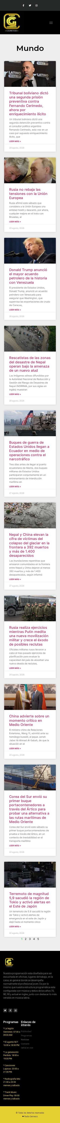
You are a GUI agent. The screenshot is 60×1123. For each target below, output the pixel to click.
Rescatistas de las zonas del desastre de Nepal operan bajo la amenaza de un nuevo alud (29, 364)
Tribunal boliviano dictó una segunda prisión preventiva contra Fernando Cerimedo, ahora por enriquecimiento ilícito (28, 103)
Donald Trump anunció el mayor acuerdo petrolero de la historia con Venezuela (28, 276)
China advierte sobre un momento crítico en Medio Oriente (29, 720)
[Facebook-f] (23, 5)
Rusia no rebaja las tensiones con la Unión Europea (28, 193)
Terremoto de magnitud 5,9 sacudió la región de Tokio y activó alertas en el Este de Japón (29, 900)
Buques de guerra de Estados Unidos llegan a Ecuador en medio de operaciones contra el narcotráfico (29, 450)
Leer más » (15, 141)
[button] (51, 22)
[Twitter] (30, 5)
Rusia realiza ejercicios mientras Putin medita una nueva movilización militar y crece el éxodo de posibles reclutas (28, 635)
